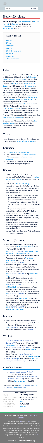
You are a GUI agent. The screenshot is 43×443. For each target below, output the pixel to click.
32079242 (21, 387)
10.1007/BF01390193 (15, 273)
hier (21, 421)
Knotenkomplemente (23, 253)
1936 (29, 21)
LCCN (35, 385)
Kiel (34, 21)
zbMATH (35, 358)
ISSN (7, 327)
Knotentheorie (8, 28)
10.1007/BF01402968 (15, 262)
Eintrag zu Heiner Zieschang (15, 361)
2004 (8, 24)
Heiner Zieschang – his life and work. (18, 347)
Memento (19, 343)
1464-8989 (13, 327)
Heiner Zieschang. (25, 354)
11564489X (27, 385)
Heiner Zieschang (12, 358)
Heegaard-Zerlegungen (16, 309)
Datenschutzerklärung (27, 440)
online (30, 329)
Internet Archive (11, 345)
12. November (23, 21)
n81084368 (7, 387)
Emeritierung (29, 86)
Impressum (12, 440)
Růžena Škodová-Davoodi (26, 141)
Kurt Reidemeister (19, 79)
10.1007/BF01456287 (15, 307)
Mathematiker (7, 26)
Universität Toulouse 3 (26, 104)
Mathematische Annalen (25, 247)
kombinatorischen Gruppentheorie (20, 99)
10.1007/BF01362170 (15, 251)
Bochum (15, 24)
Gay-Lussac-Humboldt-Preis (13, 117)
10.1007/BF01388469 (15, 293)
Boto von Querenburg (22, 184)
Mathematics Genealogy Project (21, 372)
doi (7, 251)
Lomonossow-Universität (11, 108)
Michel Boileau (13, 287)
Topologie (15, 84)
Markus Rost (23, 298)
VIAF (15, 387)
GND (20, 385)
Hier (28, 421)
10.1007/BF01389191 (15, 285)
